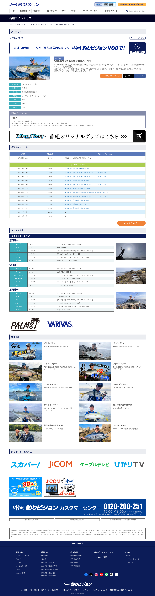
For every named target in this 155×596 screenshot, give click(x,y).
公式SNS (128, 555)
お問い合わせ (66, 590)
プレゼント (129, 562)
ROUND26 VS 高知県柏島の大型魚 (77, 169)
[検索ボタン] (127, 11)
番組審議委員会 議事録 (77, 520)
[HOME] (14, 11)
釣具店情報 (74, 562)
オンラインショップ (132, 559)
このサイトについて (100, 590)
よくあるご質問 (100, 557)
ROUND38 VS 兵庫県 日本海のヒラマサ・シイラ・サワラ (85, 172)
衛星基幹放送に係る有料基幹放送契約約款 (123, 520)
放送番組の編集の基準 (31, 520)
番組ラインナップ (23, 24)
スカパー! (19, 559)
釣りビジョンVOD (22, 555)
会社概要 (24, 590)
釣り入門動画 (75, 566)
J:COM (18, 562)
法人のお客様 (20, 573)
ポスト (129, 76)
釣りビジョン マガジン (103, 552)
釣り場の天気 (75, 559)
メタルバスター (38, 24)
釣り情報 (74, 552)
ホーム (11, 24)
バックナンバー (131, 223)
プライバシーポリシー (82, 590)
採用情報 (55, 590)
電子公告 (33, 590)
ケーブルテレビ (21, 566)
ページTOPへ (76, 543)
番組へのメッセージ (112, 76)
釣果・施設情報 (76, 555)
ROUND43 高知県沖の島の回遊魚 (77, 180)
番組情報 (45, 552)
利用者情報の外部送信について (121, 590)
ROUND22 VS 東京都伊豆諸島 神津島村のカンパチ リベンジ (86, 192)
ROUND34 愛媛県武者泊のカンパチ (77, 188)
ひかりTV (19, 569)
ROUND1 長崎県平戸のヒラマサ (76, 204)
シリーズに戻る (138, 38)
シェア (140, 76)
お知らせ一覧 (44, 590)
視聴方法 (19, 552)
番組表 (43, 559)
